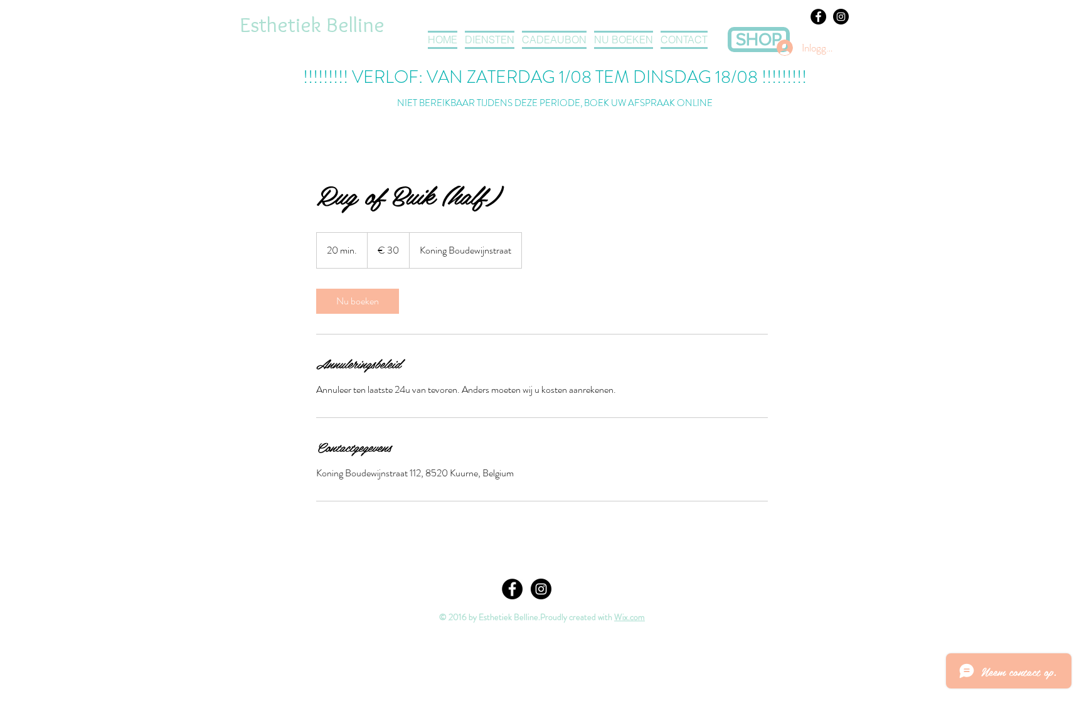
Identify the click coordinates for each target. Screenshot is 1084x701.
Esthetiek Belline (312, 24)
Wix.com (629, 617)
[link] (357, 301)
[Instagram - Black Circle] (841, 16)
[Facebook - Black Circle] (818, 16)
